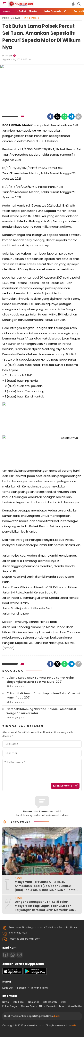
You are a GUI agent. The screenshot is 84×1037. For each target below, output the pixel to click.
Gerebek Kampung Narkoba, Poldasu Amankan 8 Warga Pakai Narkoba (41, 711)
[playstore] (35, 974)
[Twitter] (57, 116)
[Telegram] (71, 116)
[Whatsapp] (12, 955)
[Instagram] (19, 955)
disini (56, 1016)
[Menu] (4, 4)
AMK (73, 1025)
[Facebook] (50, 116)
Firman (7, 55)
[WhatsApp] (64, 116)
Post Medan (11, 18)
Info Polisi (32, 18)
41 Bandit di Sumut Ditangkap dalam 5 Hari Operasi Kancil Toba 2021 (43, 695)
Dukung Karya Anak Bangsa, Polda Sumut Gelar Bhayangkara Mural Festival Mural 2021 (40, 680)
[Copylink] (78, 116)
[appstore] (12, 974)
